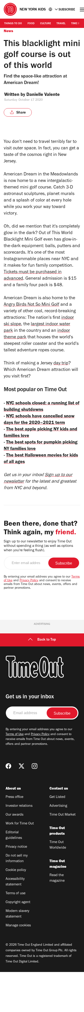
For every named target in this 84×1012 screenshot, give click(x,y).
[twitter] (21, 766)
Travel (61, 23)
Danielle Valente (43, 95)
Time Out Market (62, 815)
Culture (45, 23)
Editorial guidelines (14, 835)
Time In (75, 23)
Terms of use (15, 893)
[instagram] (34, 766)
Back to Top (46, 640)
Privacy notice (16, 847)
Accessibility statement (15, 882)
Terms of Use (15, 734)
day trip (60, 363)
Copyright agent (18, 902)
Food (31, 23)
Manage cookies (18, 926)
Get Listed (57, 797)
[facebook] (8, 766)
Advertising (58, 806)
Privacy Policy (29, 580)
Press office (14, 797)
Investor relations (19, 806)
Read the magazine (57, 878)
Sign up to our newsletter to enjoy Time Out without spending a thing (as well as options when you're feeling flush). (38, 546)
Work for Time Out (20, 824)
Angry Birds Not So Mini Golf (31, 305)
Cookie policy (16, 870)
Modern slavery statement (17, 914)
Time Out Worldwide (57, 845)
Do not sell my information (17, 858)
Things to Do (13, 23)
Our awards (14, 815)
